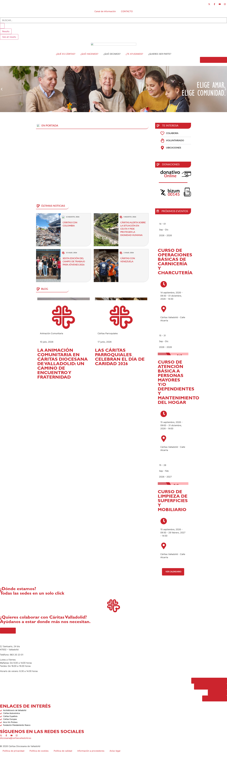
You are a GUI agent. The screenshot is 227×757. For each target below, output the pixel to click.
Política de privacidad (13, 750)
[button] (1, 89)
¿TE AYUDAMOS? (134, 54)
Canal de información (105, 11)
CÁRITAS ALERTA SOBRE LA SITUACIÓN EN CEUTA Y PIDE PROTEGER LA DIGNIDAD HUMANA (133, 228)
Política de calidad (63, 750)
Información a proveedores (90, 750)
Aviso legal (115, 750)
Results (5, 31)
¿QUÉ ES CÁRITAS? (65, 54)
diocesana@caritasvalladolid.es (15, 738)
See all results (9, 37)
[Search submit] (2, 26)
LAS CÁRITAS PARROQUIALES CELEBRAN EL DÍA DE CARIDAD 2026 (120, 358)
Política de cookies (39, 750)
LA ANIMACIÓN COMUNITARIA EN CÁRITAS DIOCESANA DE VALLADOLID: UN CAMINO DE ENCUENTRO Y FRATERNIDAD (62, 364)
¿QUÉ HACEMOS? (89, 54)
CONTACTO (127, 11)
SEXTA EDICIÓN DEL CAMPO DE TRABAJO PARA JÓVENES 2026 (74, 261)
